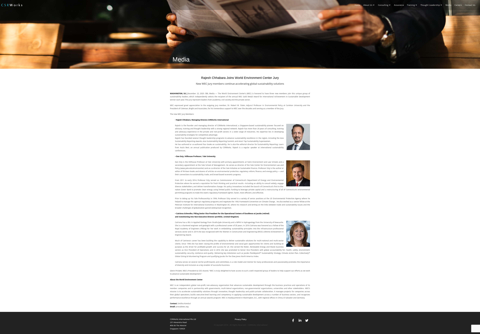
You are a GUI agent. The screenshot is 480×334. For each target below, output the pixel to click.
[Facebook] (293, 320)
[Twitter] (307, 320)
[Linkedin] (300, 320)
